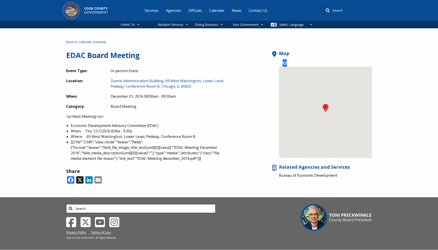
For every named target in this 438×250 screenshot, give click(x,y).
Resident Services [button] (170, 24)
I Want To (127, 24)
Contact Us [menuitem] (258, 10)
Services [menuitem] (152, 10)
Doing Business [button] (206, 24)
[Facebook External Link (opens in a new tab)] (73, 221)
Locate (285, 63)
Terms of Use (101, 232)
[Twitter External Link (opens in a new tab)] (87, 221)
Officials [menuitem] (195, 10)
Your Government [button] (245, 24)
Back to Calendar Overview (86, 42)
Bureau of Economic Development (308, 175)
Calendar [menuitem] (216, 10)
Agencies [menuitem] (173, 10)
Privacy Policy (76, 232)
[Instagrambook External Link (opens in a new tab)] (116, 221)
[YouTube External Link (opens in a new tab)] (101, 221)
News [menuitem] (236, 10)
